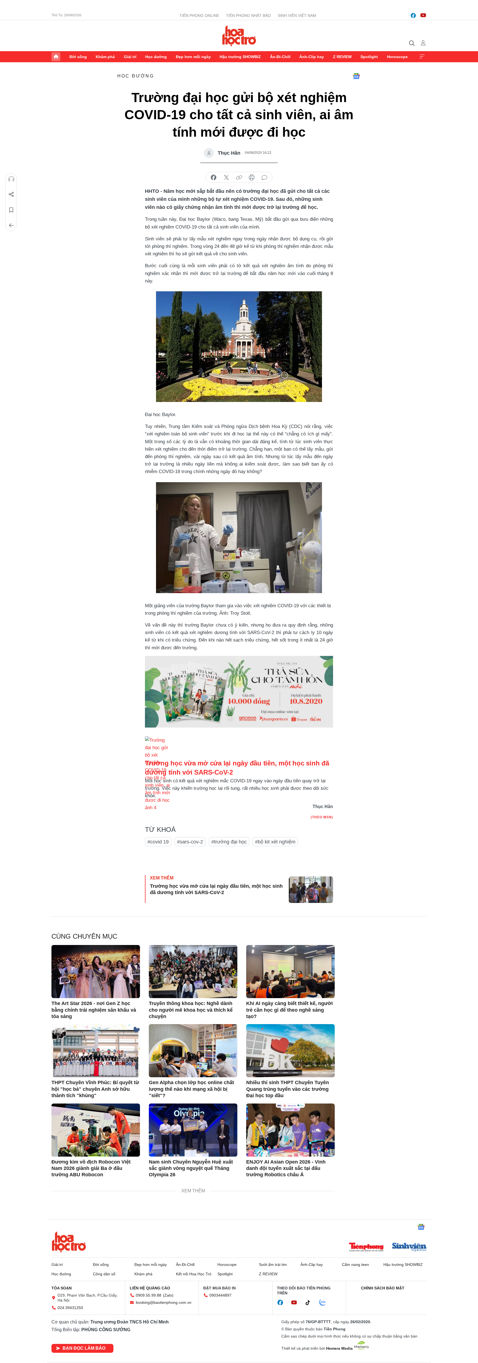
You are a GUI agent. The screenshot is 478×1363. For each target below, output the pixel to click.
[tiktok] (311, 1302)
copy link (239, 177)
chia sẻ (213, 177)
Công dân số (104, 1274)
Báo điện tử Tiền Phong (239, 36)
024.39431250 (70, 1307)
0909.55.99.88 (148, 1295)
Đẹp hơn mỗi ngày (193, 56)
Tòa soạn (61, 1288)
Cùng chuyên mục (84, 936)
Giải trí (130, 56)
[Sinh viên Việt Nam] (409, 1248)
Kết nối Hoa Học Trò (193, 1274)
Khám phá (105, 56)
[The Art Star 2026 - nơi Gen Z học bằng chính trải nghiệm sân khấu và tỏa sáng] (95, 971)
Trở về (11, 225)
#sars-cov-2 (190, 842)
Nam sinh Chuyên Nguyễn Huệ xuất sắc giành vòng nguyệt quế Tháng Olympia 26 (191, 1168)
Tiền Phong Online (199, 15)
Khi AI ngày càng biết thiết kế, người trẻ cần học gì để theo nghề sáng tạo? (289, 1010)
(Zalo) (168, 1295)
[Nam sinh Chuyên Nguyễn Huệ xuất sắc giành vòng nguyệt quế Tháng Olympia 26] (193, 1130)
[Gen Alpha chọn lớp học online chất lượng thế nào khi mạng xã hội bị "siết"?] (193, 1050)
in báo (251, 177)
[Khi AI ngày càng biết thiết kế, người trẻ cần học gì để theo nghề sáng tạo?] (290, 971)
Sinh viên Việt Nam (297, 15)
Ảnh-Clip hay (311, 56)
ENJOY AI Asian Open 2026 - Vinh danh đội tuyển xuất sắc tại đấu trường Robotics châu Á (286, 1168)
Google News (356, 76)
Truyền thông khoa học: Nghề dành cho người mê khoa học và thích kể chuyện (191, 1010)
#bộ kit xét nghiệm (275, 842)
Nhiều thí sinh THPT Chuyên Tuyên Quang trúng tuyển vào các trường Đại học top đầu (287, 1089)
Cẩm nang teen (355, 1264)
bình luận (264, 177)
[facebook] (413, 15)
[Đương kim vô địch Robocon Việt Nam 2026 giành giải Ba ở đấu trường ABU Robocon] (95, 1130)
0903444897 (220, 1295)
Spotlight (369, 56)
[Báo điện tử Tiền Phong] (366, 1248)
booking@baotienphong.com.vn (163, 1302)
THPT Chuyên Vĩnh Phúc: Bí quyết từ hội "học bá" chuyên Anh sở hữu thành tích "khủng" (95, 1089)
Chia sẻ (11, 194)
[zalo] (325, 1303)
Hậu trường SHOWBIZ (240, 56)
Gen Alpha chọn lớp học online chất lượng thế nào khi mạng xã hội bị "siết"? (191, 1089)
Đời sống (78, 56)
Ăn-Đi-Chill (280, 56)
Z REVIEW (342, 56)
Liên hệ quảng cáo (150, 1288)
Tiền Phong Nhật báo (248, 15)
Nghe (11, 179)
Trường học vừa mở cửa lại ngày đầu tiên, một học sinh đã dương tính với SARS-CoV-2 (216, 889)
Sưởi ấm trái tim (273, 1264)
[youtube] (423, 15)
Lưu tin (11, 210)
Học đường (156, 56)
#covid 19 (158, 842)
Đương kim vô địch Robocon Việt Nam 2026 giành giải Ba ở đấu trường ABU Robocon (91, 1168)
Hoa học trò (68, 1242)
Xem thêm (422, 56)
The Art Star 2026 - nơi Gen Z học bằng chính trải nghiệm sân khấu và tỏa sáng (93, 1010)
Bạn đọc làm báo (84, 1348)
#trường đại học (229, 842)
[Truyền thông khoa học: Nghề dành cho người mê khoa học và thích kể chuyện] (193, 971)
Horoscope (397, 56)
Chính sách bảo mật (382, 1288)
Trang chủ (55, 56)
